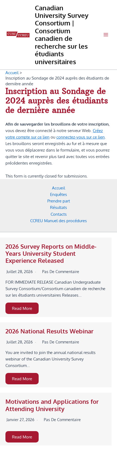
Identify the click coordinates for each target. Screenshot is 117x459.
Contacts (59, 214)
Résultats (58, 207)
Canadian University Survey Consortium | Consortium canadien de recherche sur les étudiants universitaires (61, 35)
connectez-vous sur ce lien (80, 137)
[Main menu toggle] (106, 34)
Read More (22, 308)
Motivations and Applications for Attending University (52, 405)
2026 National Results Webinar (49, 331)
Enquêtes (58, 194)
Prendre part (58, 200)
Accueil (58, 187)
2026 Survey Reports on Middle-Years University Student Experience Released (50, 253)
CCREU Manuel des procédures (58, 220)
